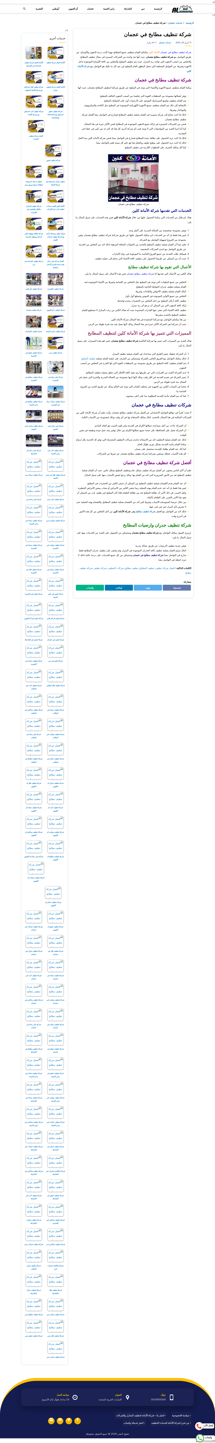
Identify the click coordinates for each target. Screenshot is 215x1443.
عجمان (90, 8)
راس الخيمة (109, 8)
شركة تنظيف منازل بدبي (55, 1357)
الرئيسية (158, 8)
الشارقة (128, 8)
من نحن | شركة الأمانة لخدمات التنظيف (170, 1423)
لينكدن (117, 588)
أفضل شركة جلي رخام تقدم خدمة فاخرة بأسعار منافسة (55, 264)
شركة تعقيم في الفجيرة (33, 594)
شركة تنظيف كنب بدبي (55, 499)
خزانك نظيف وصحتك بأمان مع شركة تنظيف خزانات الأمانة (55, 236)
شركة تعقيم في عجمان (55, 640)
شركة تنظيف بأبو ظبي (34, 289)
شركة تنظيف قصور (53, 160)
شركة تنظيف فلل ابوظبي (55, 685)
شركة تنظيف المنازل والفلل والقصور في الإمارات (33, 209)
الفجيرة (39, 8)
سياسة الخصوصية (180, 1415)
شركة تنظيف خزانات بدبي (33, 1244)
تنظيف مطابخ (131, 568)
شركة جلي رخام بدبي (33, 499)
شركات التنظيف (116, 568)
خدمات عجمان (175, 23)
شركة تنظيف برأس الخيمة (55, 331)
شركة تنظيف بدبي (55, 353)
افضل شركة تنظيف (165, 568)
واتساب (88, 588)
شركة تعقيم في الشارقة (34, 640)
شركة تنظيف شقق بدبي (33, 1336)
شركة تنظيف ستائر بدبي (55, 1314)
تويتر (147, 588)
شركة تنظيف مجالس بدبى (55, 1244)
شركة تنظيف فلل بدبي (55, 1336)
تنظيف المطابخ (147, 568)
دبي (143, 8)
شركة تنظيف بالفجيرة (56, 289)
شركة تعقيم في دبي (55, 661)
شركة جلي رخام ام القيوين (33, 856)
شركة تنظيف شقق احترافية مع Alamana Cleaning (55, 114)
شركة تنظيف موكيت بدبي (55, 520)
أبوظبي (55, 8)
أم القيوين (73, 8)
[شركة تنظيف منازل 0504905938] (182, 9)
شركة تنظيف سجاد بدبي (34, 475)
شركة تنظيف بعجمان (33, 310)
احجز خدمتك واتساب (133, 1423)
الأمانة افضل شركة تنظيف (55, 62)
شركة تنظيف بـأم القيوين (56, 310)
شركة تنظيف (100, 568)
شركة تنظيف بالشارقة (34, 331)
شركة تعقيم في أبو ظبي (55, 618)
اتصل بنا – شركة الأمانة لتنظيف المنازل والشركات (140, 1415)
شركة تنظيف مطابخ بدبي (34, 1314)
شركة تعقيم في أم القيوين (33, 618)
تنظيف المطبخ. (88, 358)
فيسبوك (175, 588)
